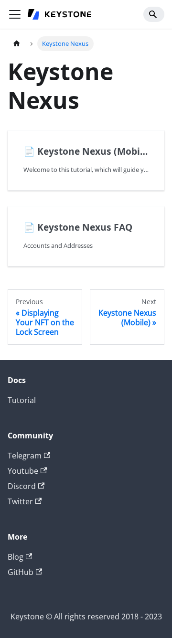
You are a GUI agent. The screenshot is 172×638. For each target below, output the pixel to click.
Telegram (25, 455)
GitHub (20, 572)
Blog (15, 557)
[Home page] (17, 43)
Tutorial (22, 400)
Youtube (23, 471)
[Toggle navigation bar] (15, 14)
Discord (22, 486)
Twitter (20, 501)
